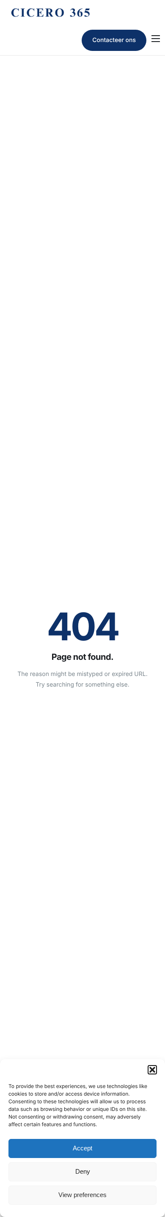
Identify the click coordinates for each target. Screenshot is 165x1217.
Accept (82, 1148)
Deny (82, 1171)
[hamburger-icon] (155, 38)
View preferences (82, 1194)
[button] (152, 1070)
